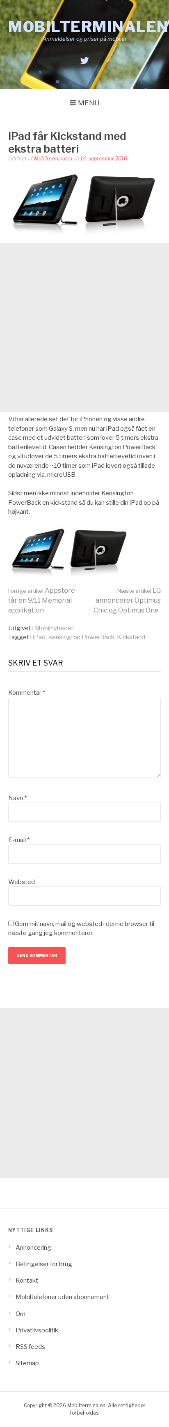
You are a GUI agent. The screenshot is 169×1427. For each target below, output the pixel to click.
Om (20, 1314)
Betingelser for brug (44, 1264)
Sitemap (27, 1363)
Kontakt (27, 1280)
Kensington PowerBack (81, 637)
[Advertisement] (84, 327)
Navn (17, 798)
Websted (21, 882)
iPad (39, 637)
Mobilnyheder (54, 628)
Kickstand (131, 637)
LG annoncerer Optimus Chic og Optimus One (127, 600)
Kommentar (26, 692)
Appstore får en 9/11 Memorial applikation (41, 600)
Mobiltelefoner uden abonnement (62, 1297)
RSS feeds (30, 1346)
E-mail (19, 840)
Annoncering (33, 1247)
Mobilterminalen (88, 27)
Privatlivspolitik (37, 1330)
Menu (89, 103)
